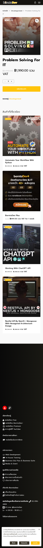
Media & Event (11, 463)
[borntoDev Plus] (21, 191)
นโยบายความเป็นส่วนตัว (13, 477)
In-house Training (12, 457)
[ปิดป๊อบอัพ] (39, 529)
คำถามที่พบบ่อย (10, 474)
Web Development (12, 454)
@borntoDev (17, 507)
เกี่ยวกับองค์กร (10, 492)
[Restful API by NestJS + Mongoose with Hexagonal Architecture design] (21, 297)
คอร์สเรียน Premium (13, 426)
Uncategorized (16, 11)
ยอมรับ (35, 543)
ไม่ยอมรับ (24, 543)
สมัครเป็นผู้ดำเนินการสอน (14, 495)
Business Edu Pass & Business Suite (20, 460)
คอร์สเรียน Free (10, 420)
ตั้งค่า (25, 536)
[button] (39, 2)
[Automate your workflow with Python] (21, 136)
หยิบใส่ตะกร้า (21, 89)
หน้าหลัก (5, 11)
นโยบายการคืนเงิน (12, 480)
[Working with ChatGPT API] (21, 244)
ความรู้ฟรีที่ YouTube (12, 429)
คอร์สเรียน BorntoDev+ (14, 423)
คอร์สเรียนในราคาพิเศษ (13, 440)
